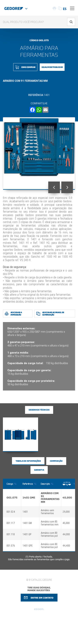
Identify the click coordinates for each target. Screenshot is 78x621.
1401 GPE (28, 545)
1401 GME (29, 497)
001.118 (11, 534)
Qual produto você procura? (23, 22)
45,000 (66, 523)
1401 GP (27, 534)
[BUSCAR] (71, 22)
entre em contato (42, 597)
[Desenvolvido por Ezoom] (39, 610)
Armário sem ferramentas (47, 512)
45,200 (67, 497)
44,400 (66, 545)
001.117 (11, 523)
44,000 (66, 534)
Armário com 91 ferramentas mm (50, 497)
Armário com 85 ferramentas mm (49, 523)
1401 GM (27, 523)
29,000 (66, 511)
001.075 (12, 497)
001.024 (11, 511)
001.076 (11, 545)
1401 (25, 511)
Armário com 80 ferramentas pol (49, 534)
